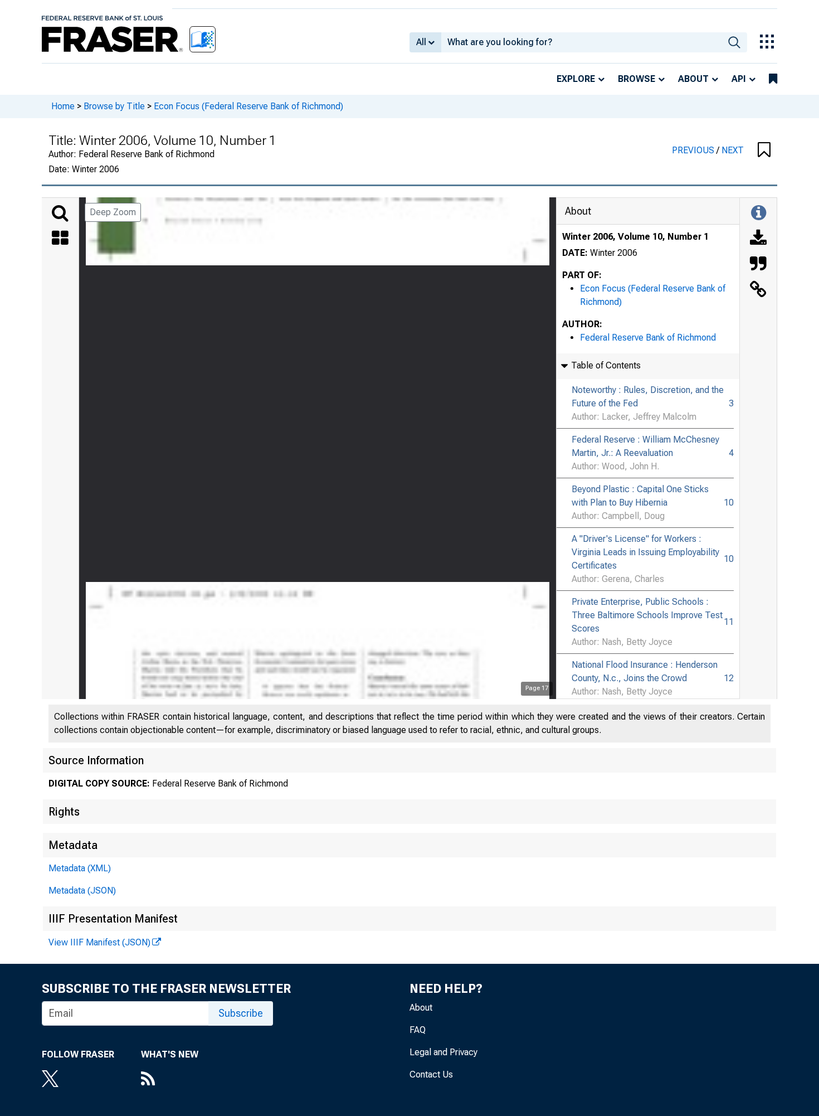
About (693, 79)
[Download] (758, 239)
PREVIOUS (694, 150)
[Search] (60, 213)
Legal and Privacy (443, 1052)
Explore (576, 79)
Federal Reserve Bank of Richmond (648, 337)
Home (63, 106)
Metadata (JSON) (82, 890)
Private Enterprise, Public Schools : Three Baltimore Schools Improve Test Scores (647, 615)
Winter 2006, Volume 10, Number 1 (635, 236)
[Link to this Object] (758, 290)
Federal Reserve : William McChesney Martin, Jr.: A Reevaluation (645, 446)
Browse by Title (114, 106)
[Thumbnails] (60, 239)
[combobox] (581, 42)
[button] (764, 150)
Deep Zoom (113, 212)
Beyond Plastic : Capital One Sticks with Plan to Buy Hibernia (640, 496)
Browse (636, 79)
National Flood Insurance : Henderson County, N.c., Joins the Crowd (645, 671)
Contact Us (431, 1074)
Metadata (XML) (79, 868)
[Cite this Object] (758, 265)
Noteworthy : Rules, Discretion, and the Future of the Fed (648, 397)
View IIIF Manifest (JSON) (99, 942)
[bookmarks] (773, 79)
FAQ (418, 1030)
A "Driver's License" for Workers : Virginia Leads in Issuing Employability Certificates (645, 552)
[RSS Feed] (169, 1079)
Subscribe (240, 1013)
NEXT (733, 150)
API (739, 79)
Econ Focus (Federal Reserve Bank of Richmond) (248, 106)
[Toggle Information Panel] (758, 213)
